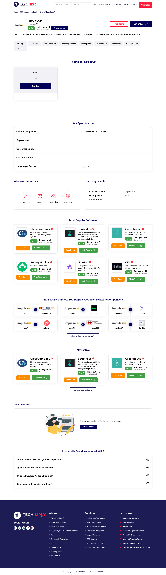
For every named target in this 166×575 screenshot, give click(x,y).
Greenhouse (133, 229)
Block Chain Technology (96, 547)
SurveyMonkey (40, 262)
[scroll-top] (162, 563)
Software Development (95, 531)
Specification (50, 44)
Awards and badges (58, 522)
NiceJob (83, 262)
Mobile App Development (96, 518)
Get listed (145, 5)
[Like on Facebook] (15, 528)
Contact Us (55, 556)
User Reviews (132, 44)
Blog (53, 543)
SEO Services (92, 539)
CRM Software (128, 522)
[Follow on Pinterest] (32, 528)
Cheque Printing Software (132, 543)
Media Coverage (57, 526)
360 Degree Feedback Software (32, 12)
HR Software (127, 526)
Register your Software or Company (64, 531)
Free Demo (119, 24)
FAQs (20, 49)
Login (134, 5)
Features (34, 44)
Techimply (82, 572)
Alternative (116, 44)
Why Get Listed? (57, 518)
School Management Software (134, 531)
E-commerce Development (97, 526)
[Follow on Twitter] (19, 528)
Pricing (20, 44)
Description (86, 44)
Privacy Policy (56, 552)
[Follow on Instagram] (28, 528)
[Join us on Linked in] (23, 528)
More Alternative (82, 390)
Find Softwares (101, 4)
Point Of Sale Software (131, 535)
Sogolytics (85, 229)
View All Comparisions (82, 336)
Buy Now (35, 86)
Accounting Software (131, 518)
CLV (128, 262)
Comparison (101, 44)
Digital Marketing (93, 535)
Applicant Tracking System (133, 539)
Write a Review (59, 28)
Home (16, 12)
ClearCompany (40, 229)
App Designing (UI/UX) (95, 543)
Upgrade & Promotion (59, 539)
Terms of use (56, 547)
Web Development (94, 522)
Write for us (55, 535)
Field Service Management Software (136, 547)
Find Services (120, 4)
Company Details (68, 44)
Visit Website (39, 248)
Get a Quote (139, 24)
